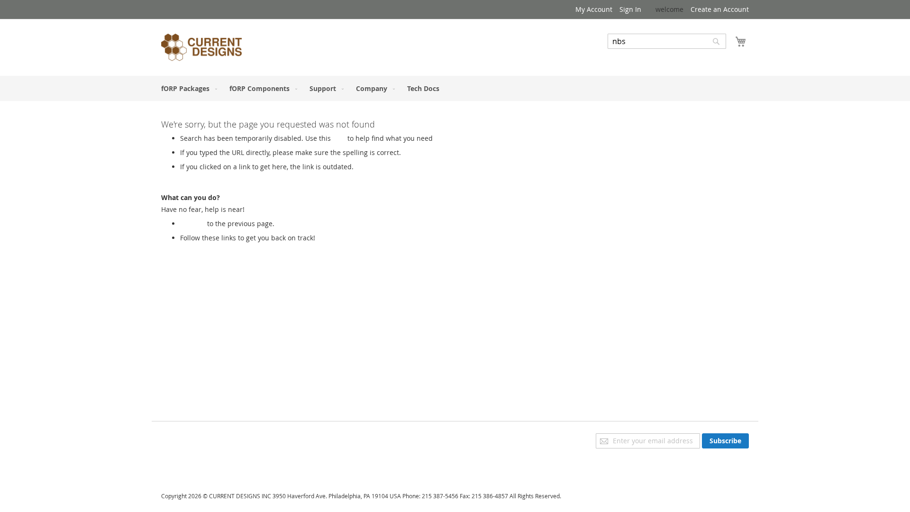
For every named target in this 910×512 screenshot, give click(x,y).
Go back (192, 223)
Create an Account (720, 9)
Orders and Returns (193, 464)
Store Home (198, 247)
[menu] (455, 88)
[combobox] (667, 41)
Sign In (630, 9)
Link (339, 138)
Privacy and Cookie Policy (200, 437)
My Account (593, 9)
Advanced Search (635, 55)
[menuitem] (187, 88)
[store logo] (201, 49)
